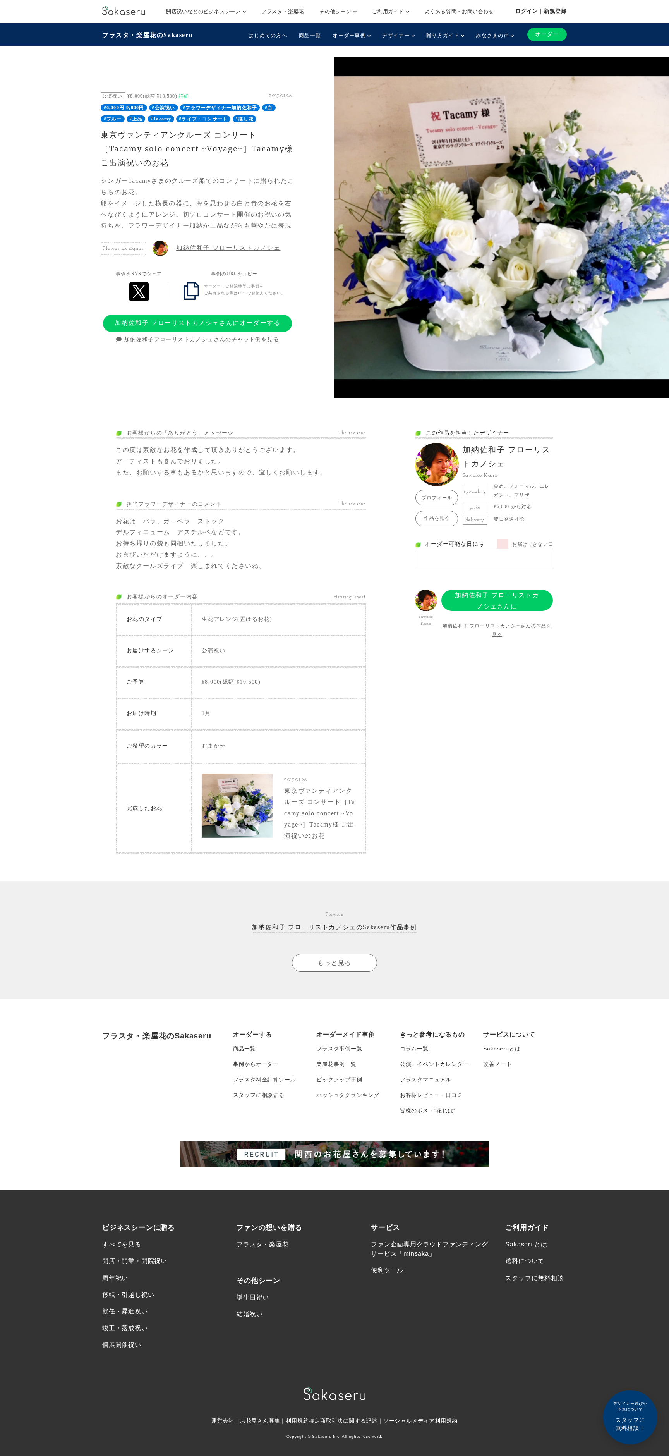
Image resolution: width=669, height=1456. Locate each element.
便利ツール (387, 1270)
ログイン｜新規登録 (541, 11)
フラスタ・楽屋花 (282, 11)
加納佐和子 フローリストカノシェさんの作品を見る (497, 630)
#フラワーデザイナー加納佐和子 (220, 107)
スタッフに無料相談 (534, 1278)
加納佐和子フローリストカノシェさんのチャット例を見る (200, 339)
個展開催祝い (121, 1344)
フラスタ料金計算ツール (264, 1079)
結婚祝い (249, 1314)
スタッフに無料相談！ (630, 1416)
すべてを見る (121, 1244)
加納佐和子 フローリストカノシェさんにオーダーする (197, 323)
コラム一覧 (414, 1048)
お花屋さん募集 (260, 1421)
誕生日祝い (253, 1297)
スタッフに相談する (259, 1095)
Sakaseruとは (501, 1048)
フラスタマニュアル (425, 1079)
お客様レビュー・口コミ (431, 1095)
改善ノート (497, 1064)
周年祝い (115, 1278)
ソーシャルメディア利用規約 (420, 1421)
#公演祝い (163, 107)
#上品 (135, 119)
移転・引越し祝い (128, 1294)
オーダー (547, 34)
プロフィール (437, 497)
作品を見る (436, 518)
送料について (524, 1261)
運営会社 (222, 1421)
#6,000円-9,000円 (124, 107)
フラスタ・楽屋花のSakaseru (147, 35)
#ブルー (113, 119)
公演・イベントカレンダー (434, 1064)
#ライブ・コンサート (203, 119)
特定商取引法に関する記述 (343, 1421)
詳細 (184, 96)
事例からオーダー (256, 1064)
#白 (269, 107)
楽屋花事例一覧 (336, 1064)
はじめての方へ (268, 35)
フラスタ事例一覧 (339, 1048)
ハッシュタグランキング (347, 1095)
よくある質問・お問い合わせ (459, 11)
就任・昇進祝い (125, 1311)
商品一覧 (310, 35)
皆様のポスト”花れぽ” (428, 1110)
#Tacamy (160, 119)
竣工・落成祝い (125, 1328)
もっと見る (334, 962)
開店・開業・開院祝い (134, 1261)
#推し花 (244, 119)
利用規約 (297, 1421)
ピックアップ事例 (339, 1079)
